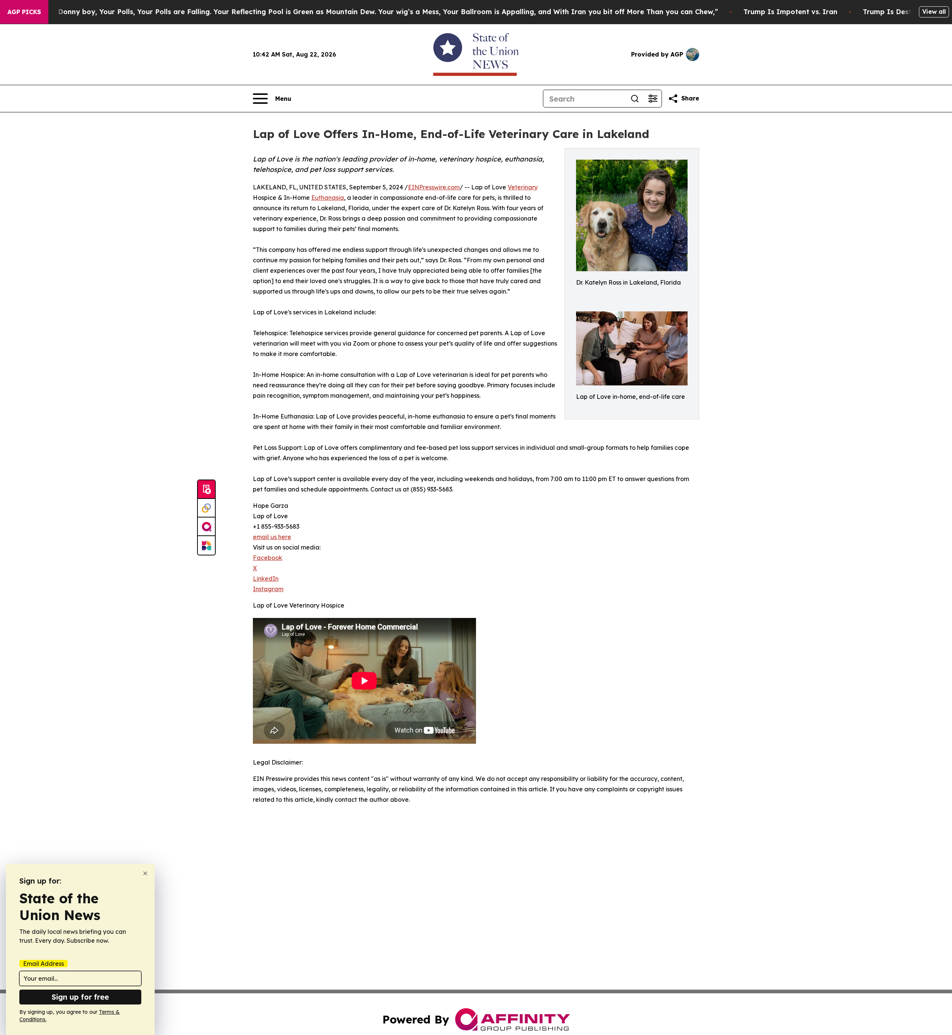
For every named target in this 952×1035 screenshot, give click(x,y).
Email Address (43, 963)
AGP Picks (24, 12)
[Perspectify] (206, 508)
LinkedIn (266, 578)
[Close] (145, 873)
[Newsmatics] (206, 545)
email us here (272, 537)
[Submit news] (206, 489)
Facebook (267, 557)
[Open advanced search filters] (653, 98)
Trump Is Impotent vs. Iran (790, 11)
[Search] (635, 98)
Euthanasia (327, 197)
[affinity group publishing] (206, 527)
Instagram (268, 589)
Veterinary (523, 187)
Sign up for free (80, 997)
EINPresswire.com (434, 187)
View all (934, 11)
